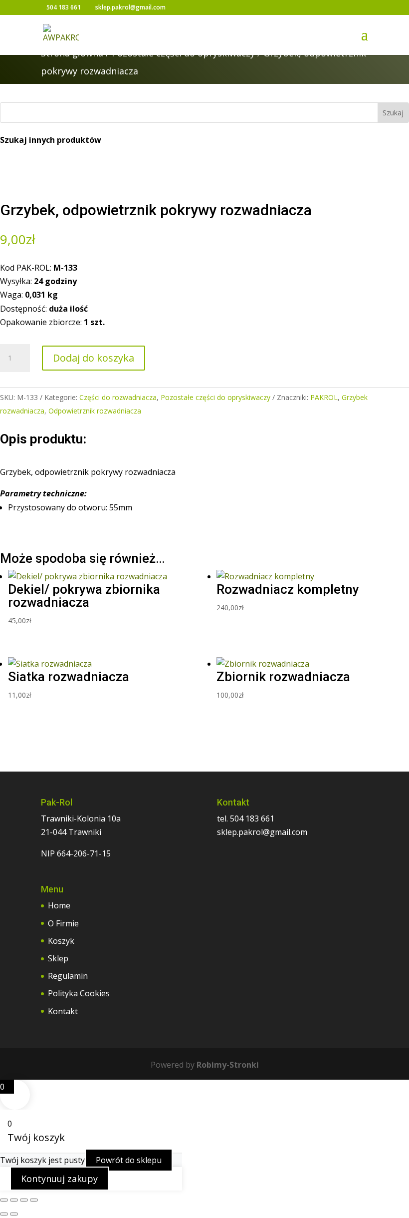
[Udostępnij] (24, 1200)
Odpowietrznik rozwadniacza (94, 410)
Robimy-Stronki (228, 1064)
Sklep (58, 958)
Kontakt (63, 1011)
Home (59, 905)
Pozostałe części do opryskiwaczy (215, 397)
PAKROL (324, 397)
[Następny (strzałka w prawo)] (14, 1214)
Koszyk (61, 940)
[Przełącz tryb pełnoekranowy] (14, 1200)
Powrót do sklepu (129, 1160)
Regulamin (68, 975)
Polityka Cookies (79, 993)
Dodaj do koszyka (93, 358)
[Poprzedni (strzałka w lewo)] (4, 1214)
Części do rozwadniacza (118, 397)
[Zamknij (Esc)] (34, 1200)
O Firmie (63, 923)
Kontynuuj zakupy (59, 1179)
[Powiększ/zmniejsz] (4, 1200)
